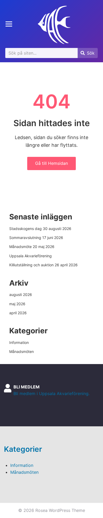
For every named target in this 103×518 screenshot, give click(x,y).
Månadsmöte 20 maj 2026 (31, 246)
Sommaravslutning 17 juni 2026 (36, 237)
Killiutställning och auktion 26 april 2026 (43, 265)
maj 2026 (17, 304)
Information (19, 342)
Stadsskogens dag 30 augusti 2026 (40, 228)
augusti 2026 (20, 294)
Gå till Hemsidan (51, 163)
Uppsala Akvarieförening (30, 256)
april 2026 (18, 313)
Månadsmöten (21, 351)
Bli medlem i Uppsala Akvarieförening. (51, 393)
